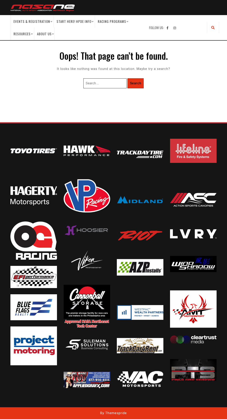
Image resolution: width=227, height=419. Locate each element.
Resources (22, 33)
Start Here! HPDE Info (74, 21)
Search (135, 83)
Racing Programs (112, 21)
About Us (44, 33)
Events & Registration (32, 21)
